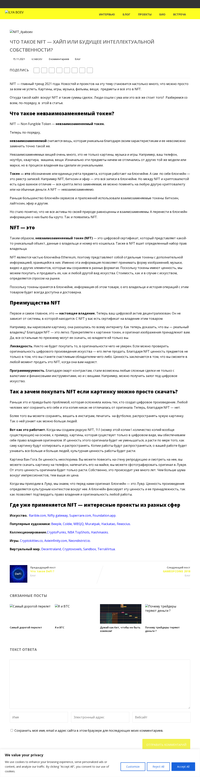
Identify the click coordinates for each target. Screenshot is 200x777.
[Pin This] (52, 70)
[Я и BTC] (62, 606)
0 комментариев (59, 59)
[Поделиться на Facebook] (36, 70)
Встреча (179, 14)
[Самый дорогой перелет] (30, 606)
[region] (100, 763)
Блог (126, 14)
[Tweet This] (44, 70)
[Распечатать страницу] (90, 70)
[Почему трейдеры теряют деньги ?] (166, 610)
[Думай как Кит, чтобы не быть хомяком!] (121, 622)
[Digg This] (75, 70)
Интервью (107, 14)
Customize (133, 766)
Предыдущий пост (43, 569)
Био (162, 14)
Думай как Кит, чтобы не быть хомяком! (120, 629)
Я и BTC (59, 627)
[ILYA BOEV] (14, 12)
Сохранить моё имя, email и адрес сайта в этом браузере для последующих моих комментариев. (88, 730)
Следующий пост (176, 569)
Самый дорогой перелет (26, 627)
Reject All (158, 766)
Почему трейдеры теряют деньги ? (162, 629)
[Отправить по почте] (82, 70)
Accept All (183, 766)
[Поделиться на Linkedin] (59, 70)
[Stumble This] (67, 70)
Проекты (145, 14)
